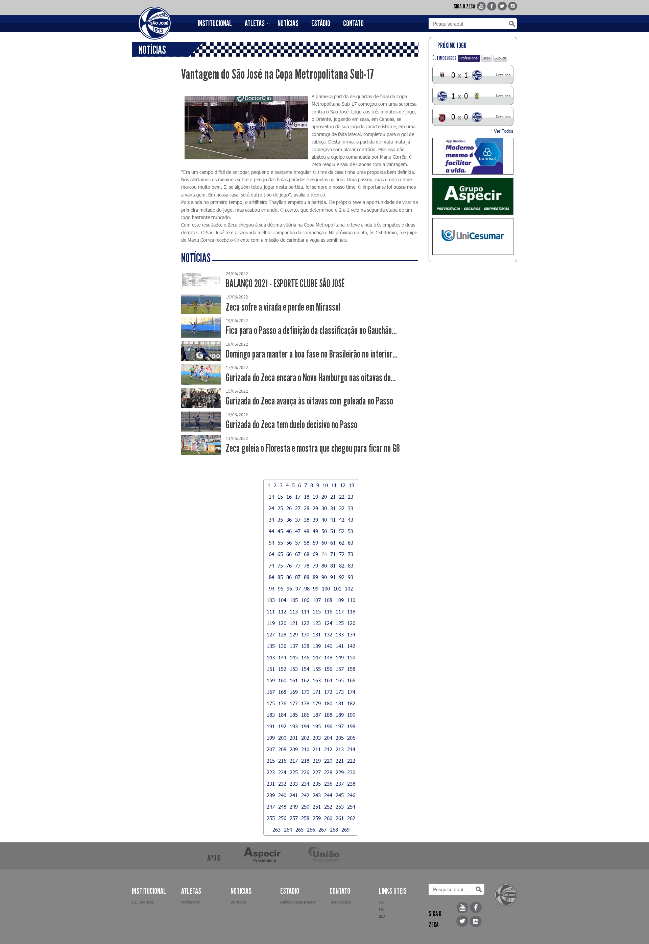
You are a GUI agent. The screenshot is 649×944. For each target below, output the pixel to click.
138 (305, 646)
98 (307, 588)
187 (317, 715)
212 (328, 749)
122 (305, 623)
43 (350, 520)
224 (282, 772)
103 (271, 600)
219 (317, 761)
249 (294, 807)
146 (305, 657)
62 (341, 543)
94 (271, 588)
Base (486, 58)
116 (328, 611)
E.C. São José (143, 902)
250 (305, 807)
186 (305, 715)
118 (351, 611)
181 (340, 703)
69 (315, 554)
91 (333, 577)
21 (333, 497)
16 (289, 497)
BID (382, 916)
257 (294, 818)
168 (282, 692)
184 (282, 715)
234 (305, 784)
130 (305, 634)
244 (328, 795)
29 (315, 508)
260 (328, 818)
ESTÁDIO (320, 23)
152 (282, 669)
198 (351, 726)
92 (341, 577)
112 (282, 611)
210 (305, 749)
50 (324, 531)
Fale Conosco (340, 902)
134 (351, 634)
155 (317, 669)
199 (271, 738)
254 (351, 807)
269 (345, 830)
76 (289, 565)
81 (333, 565)
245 (340, 795)
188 (328, 715)
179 (317, 703)
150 (351, 657)
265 (299, 830)
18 (306, 497)
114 (305, 611)
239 (271, 795)
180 (328, 703)
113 (294, 611)
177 (294, 703)
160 (282, 680)
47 (298, 531)
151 (271, 669)
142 (351, 646)
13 (351, 485)
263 (276, 830)
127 (271, 634)
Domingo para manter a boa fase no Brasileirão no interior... (312, 354)
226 (305, 772)
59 (315, 543)
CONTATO (353, 23)
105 (294, 600)
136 (282, 646)
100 (326, 588)
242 (305, 795)
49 (315, 531)
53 (350, 531)
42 (341, 520)
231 (271, 784)
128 (282, 634)
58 (306, 543)
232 (282, 784)
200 (282, 738)
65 (280, 554)
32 (341, 508)
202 (305, 738)
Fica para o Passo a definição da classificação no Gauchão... (311, 330)
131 (317, 634)
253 (340, 807)
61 (333, 543)
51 (333, 531)
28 (306, 508)
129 (294, 634)
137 (294, 646)
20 (324, 497)
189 (340, 715)
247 (271, 807)
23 (350, 497)
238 (351, 784)
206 (351, 738)
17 (298, 497)
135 (271, 646)
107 (317, 600)
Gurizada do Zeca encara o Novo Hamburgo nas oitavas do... (311, 377)
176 (282, 703)
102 (349, 588)
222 (351, 761)
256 (282, 818)
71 (333, 554)
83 (350, 565)
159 (271, 680)
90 (324, 577)
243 (317, 795)
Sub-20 (500, 58)
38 (306, 520)
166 (351, 680)
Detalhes (503, 75)
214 (351, 749)
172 (328, 692)
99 (315, 588)
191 (271, 726)
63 (350, 543)
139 (317, 646)
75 (280, 565)
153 (294, 669)
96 (289, 588)
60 (324, 543)
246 (351, 795)
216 (282, 761)
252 (328, 807)
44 (271, 531)
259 (317, 818)
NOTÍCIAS (288, 23)
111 (271, 611)
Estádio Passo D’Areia (297, 902)
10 (325, 485)
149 (340, 657)
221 (340, 761)
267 (322, 830)
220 (328, 761)
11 (334, 485)
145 (294, 657)
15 (280, 497)
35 (280, 520)
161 (294, 680)
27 (298, 508)
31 (333, 508)
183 (271, 715)
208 (282, 749)
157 (340, 669)
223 (271, 772)
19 (315, 497)
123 (317, 623)
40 (324, 520)
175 (271, 703)
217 (294, 761)
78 (306, 565)
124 (328, 623)
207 (271, 749)
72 (341, 554)
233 (294, 784)
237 (340, 784)
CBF (382, 902)
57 (298, 543)
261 (340, 818)
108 (328, 600)
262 (351, 818)
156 (328, 669)
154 (305, 669)
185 (294, 715)
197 (340, 726)
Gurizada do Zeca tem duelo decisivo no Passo (291, 424)
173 (340, 692)
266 (311, 830)
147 (317, 657)
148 (328, 657)
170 (305, 692)
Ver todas (238, 902)
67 (298, 554)
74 (271, 565)
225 (294, 772)
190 (351, 715)
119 (271, 623)
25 (280, 508)
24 (271, 508)
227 (317, 772)
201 (294, 738)
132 (328, 634)
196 (328, 726)
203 (317, 738)
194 (305, 726)
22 (341, 497)
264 (288, 830)
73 (350, 554)
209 (294, 749)
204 (328, 738)
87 (298, 577)
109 (340, 600)
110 (351, 600)
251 (317, 807)
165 (340, 680)
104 (282, 600)
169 (294, 692)
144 (282, 657)
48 (306, 531)
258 (305, 818)
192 (282, 726)
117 (340, 611)
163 (317, 680)
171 (317, 692)
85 (280, 577)
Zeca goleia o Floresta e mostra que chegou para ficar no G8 (313, 448)
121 (294, 623)
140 (328, 646)
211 (317, 749)
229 (340, 772)
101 (337, 588)
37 (298, 520)
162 (305, 680)
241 (294, 795)
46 (289, 531)
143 (271, 657)
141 (340, 646)
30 (324, 508)
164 (328, 680)
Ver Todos (503, 131)
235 (317, 784)
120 (282, 623)
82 (341, 565)
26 (289, 508)
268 (334, 830)
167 (271, 692)
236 (328, 784)
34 (271, 520)
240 (282, 795)
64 (271, 554)
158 (351, 669)
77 (298, 565)
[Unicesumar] (473, 236)
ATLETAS (255, 23)
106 (305, 600)
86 (289, 577)
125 (340, 623)
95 (280, 588)
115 (317, 611)
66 (289, 554)
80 (324, 565)
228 (328, 772)
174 (351, 692)
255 (271, 818)
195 (317, 726)
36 (289, 520)
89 (315, 577)
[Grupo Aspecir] (473, 196)
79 (315, 565)
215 (271, 761)
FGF (382, 909)
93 (350, 577)
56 (289, 543)
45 (280, 531)
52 (341, 531)
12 (342, 485)
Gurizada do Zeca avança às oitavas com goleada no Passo (309, 401)
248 (282, 807)
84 (271, 577)
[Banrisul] (473, 156)
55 (280, 543)
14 (271, 497)
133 (340, 634)
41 (333, 520)
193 (294, 726)
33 (350, 508)
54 (271, 543)
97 (298, 588)
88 (306, 577)
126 (351, 623)
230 (351, 772)
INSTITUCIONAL (215, 23)
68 (306, 554)
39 (315, 520)
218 (305, 761)
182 (351, 703)
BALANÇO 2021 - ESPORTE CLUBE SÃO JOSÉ (285, 283)
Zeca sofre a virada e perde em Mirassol (283, 307)
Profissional (469, 58)
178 (305, 703)
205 (340, 738)
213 (340, 749)
